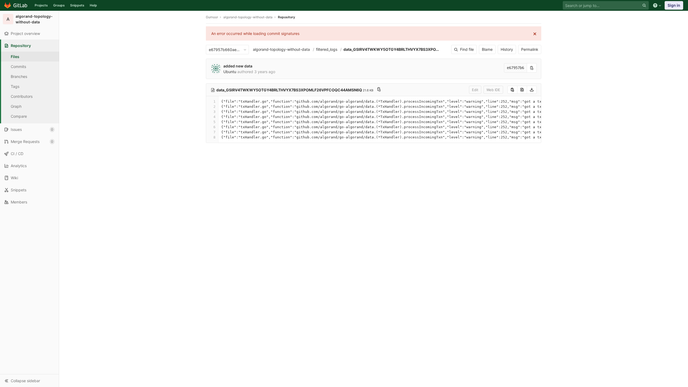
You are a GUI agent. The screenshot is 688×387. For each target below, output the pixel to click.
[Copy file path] (378, 90)
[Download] (532, 90)
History (507, 49)
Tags (15, 86)
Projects (41, 5)
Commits (18, 66)
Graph (16, 106)
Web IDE (493, 90)
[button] (29, 380)
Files (15, 56)
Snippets (77, 5)
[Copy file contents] (512, 90)
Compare (19, 116)
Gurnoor (212, 17)
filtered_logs (326, 49)
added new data (237, 66)
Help (93, 5)
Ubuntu (229, 71)
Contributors (22, 96)
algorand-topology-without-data (281, 49)
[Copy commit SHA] (532, 68)
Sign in (674, 5)
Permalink (529, 49)
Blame (487, 49)
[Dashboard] (16, 5)
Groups (59, 5)
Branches (19, 76)
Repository (286, 17)
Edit (475, 90)
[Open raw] (522, 90)
